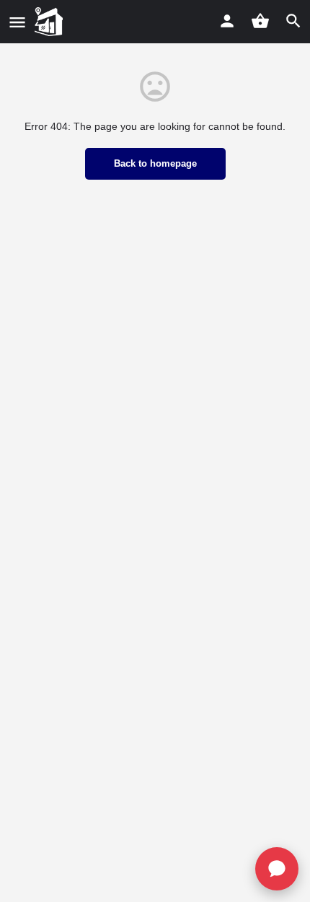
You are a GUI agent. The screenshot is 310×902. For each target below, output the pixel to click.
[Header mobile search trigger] (293, 21)
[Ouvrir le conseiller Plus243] (276, 868)
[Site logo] (50, 21)
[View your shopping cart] (260, 21)
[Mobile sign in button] (227, 21)
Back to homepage (155, 163)
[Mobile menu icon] (17, 22)
